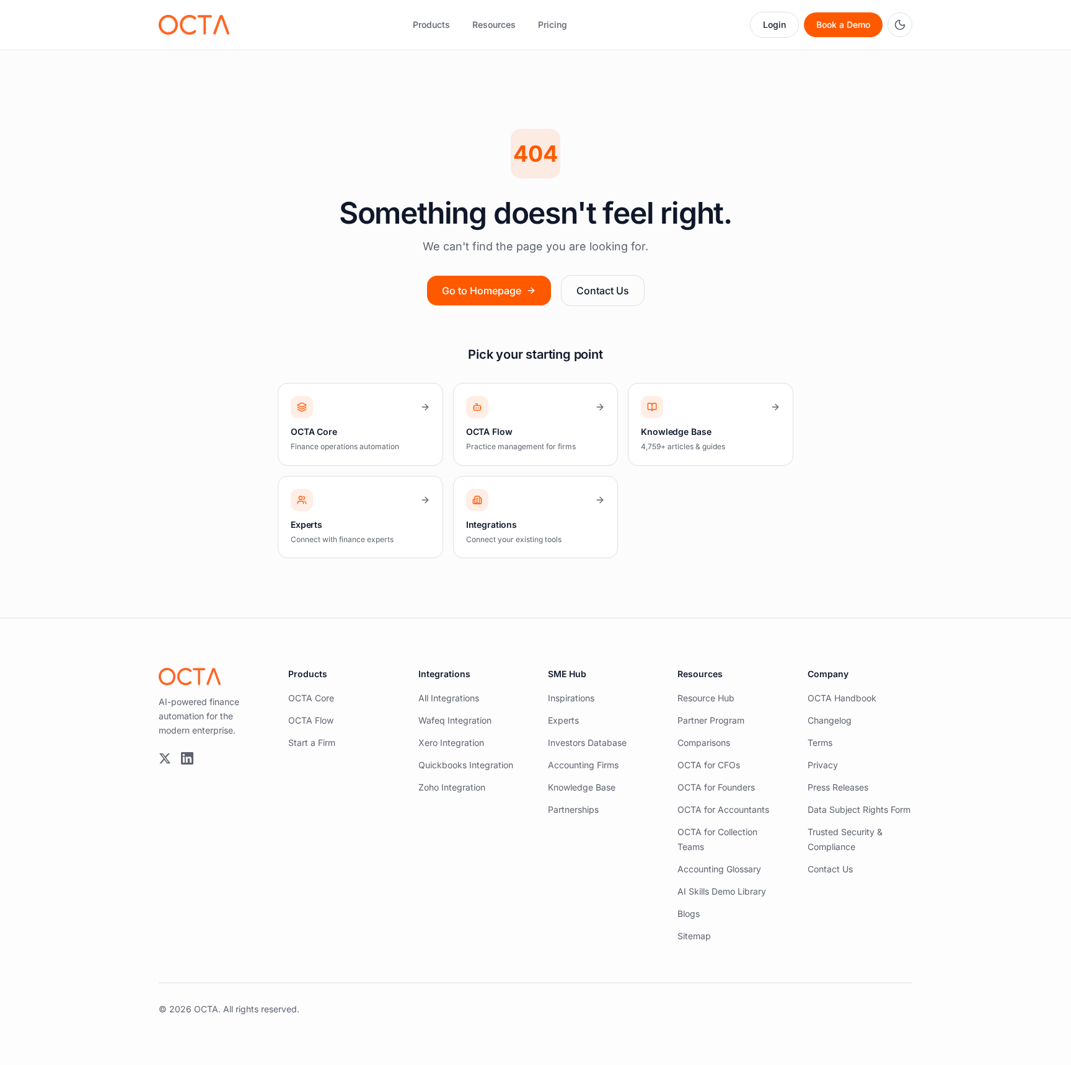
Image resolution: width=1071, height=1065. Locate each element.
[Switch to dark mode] (900, 24)
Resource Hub (705, 698)
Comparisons (703, 742)
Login (774, 24)
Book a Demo (843, 24)
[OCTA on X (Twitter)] (165, 758)
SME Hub (567, 673)
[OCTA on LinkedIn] (187, 758)
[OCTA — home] (194, 25)
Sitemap (694, 936)
